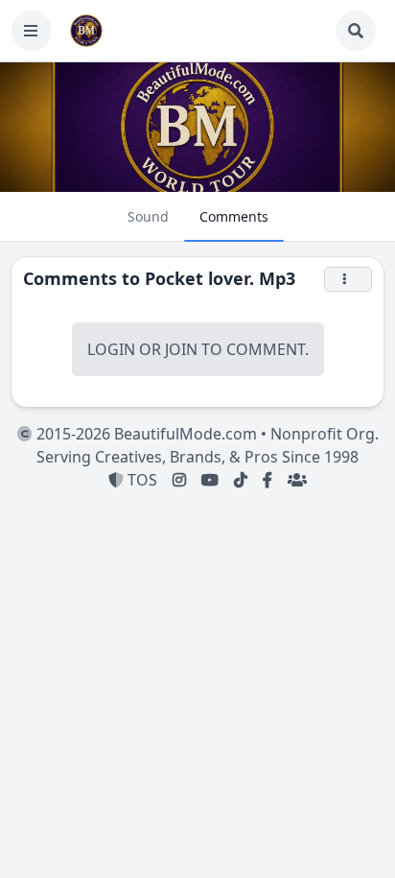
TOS (140, 479)
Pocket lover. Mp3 (220, 278)
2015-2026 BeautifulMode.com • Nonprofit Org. (206, 433)
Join (181, 349)
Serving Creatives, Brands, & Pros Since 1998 (197, 456)
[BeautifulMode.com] (86, 31)
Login (111, 349)
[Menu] (31, 31)
